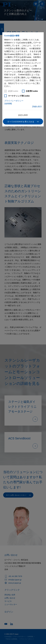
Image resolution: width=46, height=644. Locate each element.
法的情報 (8, 103)
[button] (23, 121)
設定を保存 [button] (23, 115)
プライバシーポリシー (13, 101)
